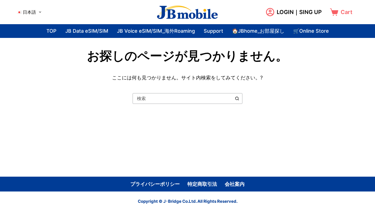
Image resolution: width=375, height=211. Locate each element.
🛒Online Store (311, 31)
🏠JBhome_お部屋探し (258, 31)
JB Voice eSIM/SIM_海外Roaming (156, 31)
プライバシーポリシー (155, 184)
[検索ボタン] (237, 98)
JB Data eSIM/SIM (86, 31)
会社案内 (235, 184)
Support (213, 31)
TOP (51, 31)
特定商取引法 (202, 184)
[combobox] (182, 98)
